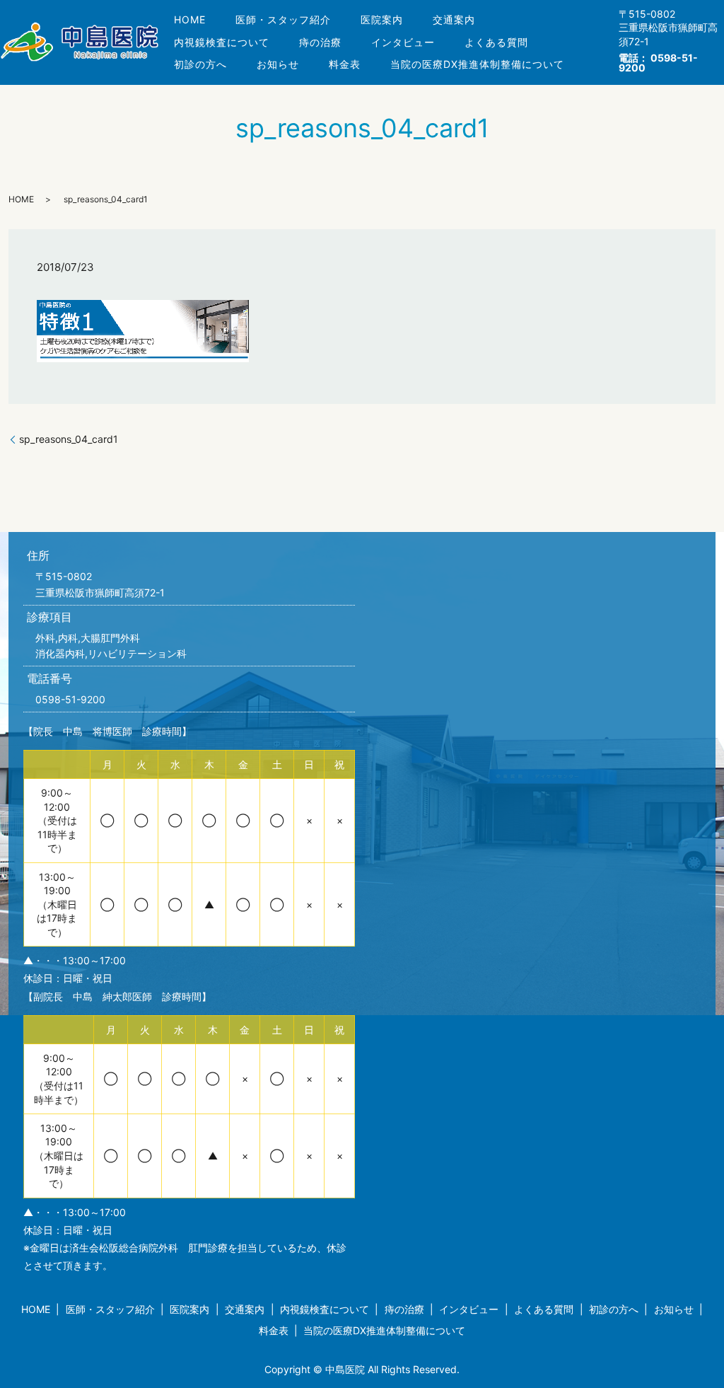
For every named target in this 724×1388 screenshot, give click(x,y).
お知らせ (278, 64)
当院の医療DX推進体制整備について (477, 64)
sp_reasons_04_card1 (68, 439)
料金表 (345, 64)
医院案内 (382, 19)
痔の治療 (320, 42)
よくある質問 (496, 42)
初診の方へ (200, 64)
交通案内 (454, 19)
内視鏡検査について (221, 42)
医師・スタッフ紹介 (283, 19)
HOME (190, 19)
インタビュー (403, 42)
